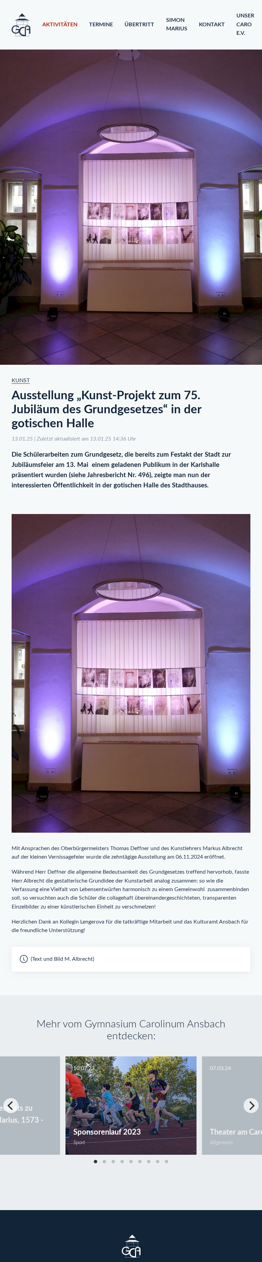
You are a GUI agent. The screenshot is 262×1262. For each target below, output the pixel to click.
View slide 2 (104, 1161)
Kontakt (212, 24)
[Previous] (10, 1105)
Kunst (21, 380)
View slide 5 (131, 1161)
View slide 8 (157, 1161)
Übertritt (139, 24)
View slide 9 (166, 1161)
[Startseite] (21, 25)
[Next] (251, 1105)
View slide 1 (95, 1161)
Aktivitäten (59, 24)
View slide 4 (122, 1161)
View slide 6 (140, 1161)
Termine (101, 24)
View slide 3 (113, 1161)
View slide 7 (148, 1161)
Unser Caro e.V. (245, 24)
